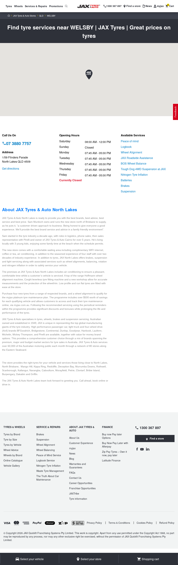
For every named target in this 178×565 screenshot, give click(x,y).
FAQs (72, 472)
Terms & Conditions (119, 522)
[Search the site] (66, 6)
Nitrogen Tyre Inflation (134, 175)
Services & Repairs (36, 6)
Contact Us (75, 478)
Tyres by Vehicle (12, 444)
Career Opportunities (80, 483)
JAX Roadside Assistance (137, 158)
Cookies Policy (145, 522)
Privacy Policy (94, 522)
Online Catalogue (13, 460)
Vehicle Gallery (11, 465)
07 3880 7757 (18, 143)
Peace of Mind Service (48, 455)
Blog (71, 458)
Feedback (175, 111)
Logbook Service (45, 460)
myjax (72, 448)
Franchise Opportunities (82, 488)
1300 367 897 (150, 427)
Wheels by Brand (12, 455)
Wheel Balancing (45, 450)
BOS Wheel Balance (133, 163)
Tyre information (78, 498)
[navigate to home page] (90, 6)
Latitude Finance (111, 460)
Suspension (128, 191)
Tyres (9, 6)
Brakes (125, 186)
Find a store (157, 438)
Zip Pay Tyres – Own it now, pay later (114, 453)
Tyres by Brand (11, 434)
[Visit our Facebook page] (137, 449)
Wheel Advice (10, 450)
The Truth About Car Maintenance (47, 477)
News (72, 453)
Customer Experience (81, 443)
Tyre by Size (10, 439)
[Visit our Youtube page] (142, 449)
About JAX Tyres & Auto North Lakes (39, 209)
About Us (74, 437)
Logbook (126, 147)
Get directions (10, 168)
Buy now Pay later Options (112, 435)
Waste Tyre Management (50, 471)
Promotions (56, 6)
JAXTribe (74, 493)
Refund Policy (166, 522)
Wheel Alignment (131, 152)
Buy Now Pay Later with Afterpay (115, 444)
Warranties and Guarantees (77, 465)
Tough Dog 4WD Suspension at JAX (143, 169)
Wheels (18, 6)
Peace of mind (130, 141)
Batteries (126, 180)
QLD (41, 15)
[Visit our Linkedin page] (148, 449)
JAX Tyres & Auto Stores (24, 15)
